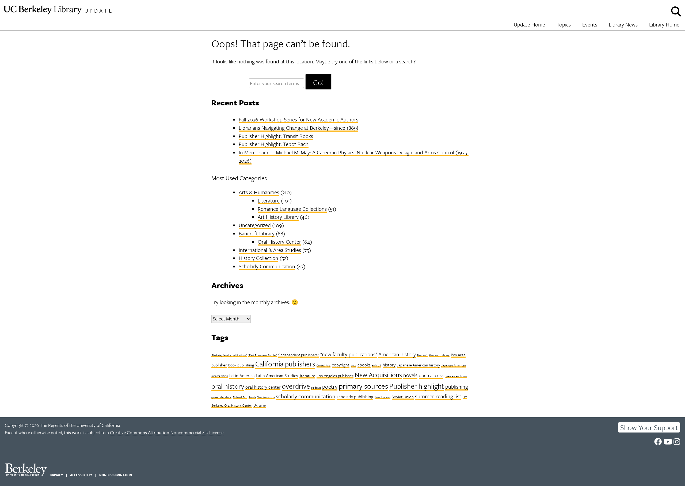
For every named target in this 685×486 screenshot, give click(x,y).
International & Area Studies (270, 250)
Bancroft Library (257, 233)
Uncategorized (255, 225)
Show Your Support (649, 427)
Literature (269, 200)
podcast (316, 387)
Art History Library (278, 217)
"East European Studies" (262, 355)
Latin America (241, 375)
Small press (382, 397)
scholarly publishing (355, 396)
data (353, 365)
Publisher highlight (416, 386)
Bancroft (422, 355)
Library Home (664, 24)
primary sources (363, 386)
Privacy (56, 475)
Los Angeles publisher (335, 375)
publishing (456, 387)
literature (307, 375)
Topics (564, 24)
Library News (623, 24)
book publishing (241, 365)
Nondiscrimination (115, 475)
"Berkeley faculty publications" (229, 355)
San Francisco (266, 397)
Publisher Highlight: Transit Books (276, 136)
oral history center (262, 387)
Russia (252, 397)
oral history (227, 386)
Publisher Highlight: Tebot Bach (274, 144)
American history (397, 354)
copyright (340, 365)
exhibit (376, 365)
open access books (456, 376)
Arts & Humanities (259, 192)
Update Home (529, 24)
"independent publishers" (298, 355)
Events (589, 24)
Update (99, 10)
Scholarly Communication (267, 266)
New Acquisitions (378, 374)
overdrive (296, 386)
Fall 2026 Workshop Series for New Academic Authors (298, 119)
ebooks (364, 365)
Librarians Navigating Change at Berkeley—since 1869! (298, 128)
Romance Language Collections (292, 209)
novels (410, 375)
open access (431, 375)
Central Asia (323, 365)
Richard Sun (240, 397)
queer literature (221, 397)
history (389, 365)
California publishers (285, 364)
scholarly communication (305, 396)
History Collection (258, 258)
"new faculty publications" (348, 354)
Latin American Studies (277, 375)
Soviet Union (403, 397)
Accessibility (81, 475)
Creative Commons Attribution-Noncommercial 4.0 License (166, 432)
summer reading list (438, 396)
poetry (329, 386)
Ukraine (259, 405)
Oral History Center (279, 242)
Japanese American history (418, 365)
